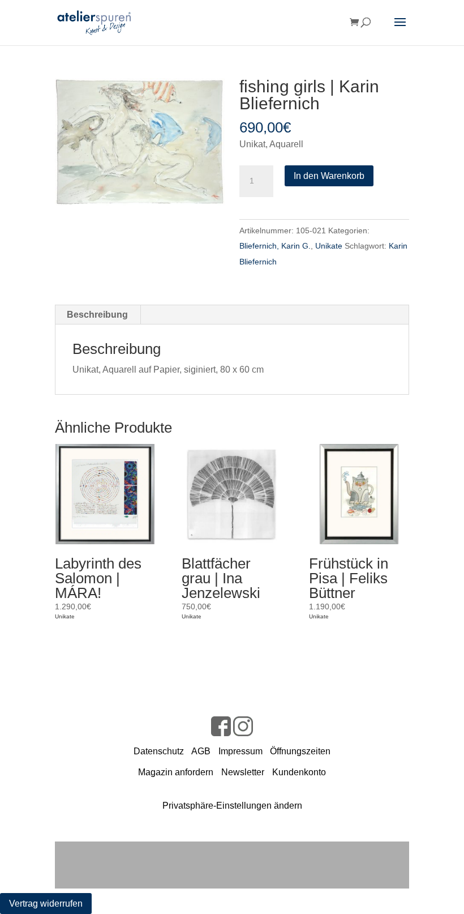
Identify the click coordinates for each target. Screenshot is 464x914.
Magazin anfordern (175, 772)
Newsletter (242, 772)
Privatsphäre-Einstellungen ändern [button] (232, 805)
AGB (200, 751)
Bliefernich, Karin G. (275, 245)
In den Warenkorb (329, 176)
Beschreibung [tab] (97, 314)
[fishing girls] (140, 142)
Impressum (240, 751)
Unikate (328, 245)
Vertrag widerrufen (46, 903)
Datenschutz (159, 751)
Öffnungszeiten (300, 751)
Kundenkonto (299, 772)
